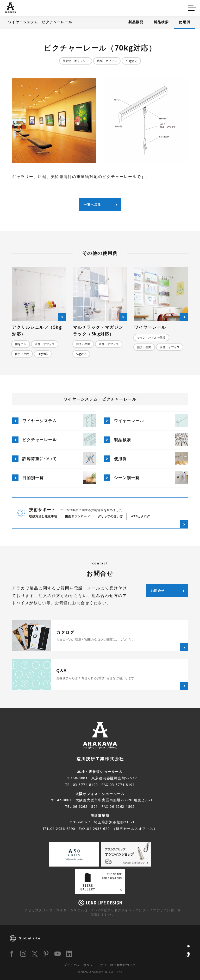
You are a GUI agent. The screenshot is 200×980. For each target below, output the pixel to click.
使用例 (184, 22)
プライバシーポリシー (80, 965)
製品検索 (161, 22)
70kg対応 (131, 61)
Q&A (13, 7)
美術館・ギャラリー (76, 61)
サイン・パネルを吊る (151, 337)
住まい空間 (22, 354)
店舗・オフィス (107, 61)
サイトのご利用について (118, 965)
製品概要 (135, 22)
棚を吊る (20, 344)
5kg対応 (43, 354)
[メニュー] (192, 8)
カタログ (116, 7)
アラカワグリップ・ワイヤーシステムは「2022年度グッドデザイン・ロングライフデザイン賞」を (102, 912)
